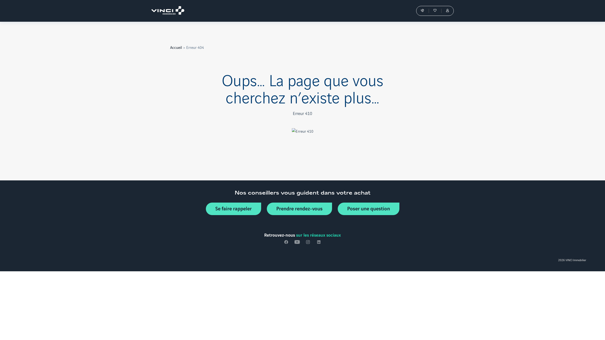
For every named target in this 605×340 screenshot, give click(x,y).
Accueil (176, 47)
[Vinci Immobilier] (169, 11)
